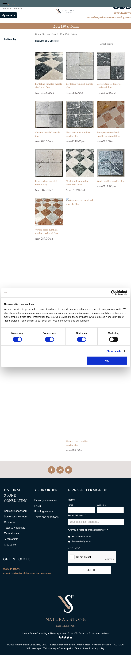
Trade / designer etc (82, 541)
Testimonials (11, 539)
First (70, 505)
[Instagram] (68, 470)
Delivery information (45, 500)
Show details (114, 351)
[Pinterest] (60, 470)
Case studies (11, 533)
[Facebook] (51, 470)
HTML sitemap (49, 648)
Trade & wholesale (14, 527)
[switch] (49, 339)
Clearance (10, 522)
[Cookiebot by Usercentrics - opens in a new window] (113, 292)
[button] (5, 3)
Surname (101, 505)
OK (107, 360)
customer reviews (100, 633)
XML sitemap (33, 648)
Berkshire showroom (15, 511)
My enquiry (8, 15)
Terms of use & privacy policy (89, 648)
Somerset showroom (15, 516)
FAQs (37, 506)
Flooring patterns (44, 511)
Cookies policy (65, 648)
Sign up (89, 570)
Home (38, 34)
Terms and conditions (46, 517)
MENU (11, 4)
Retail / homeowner (81, 536)
